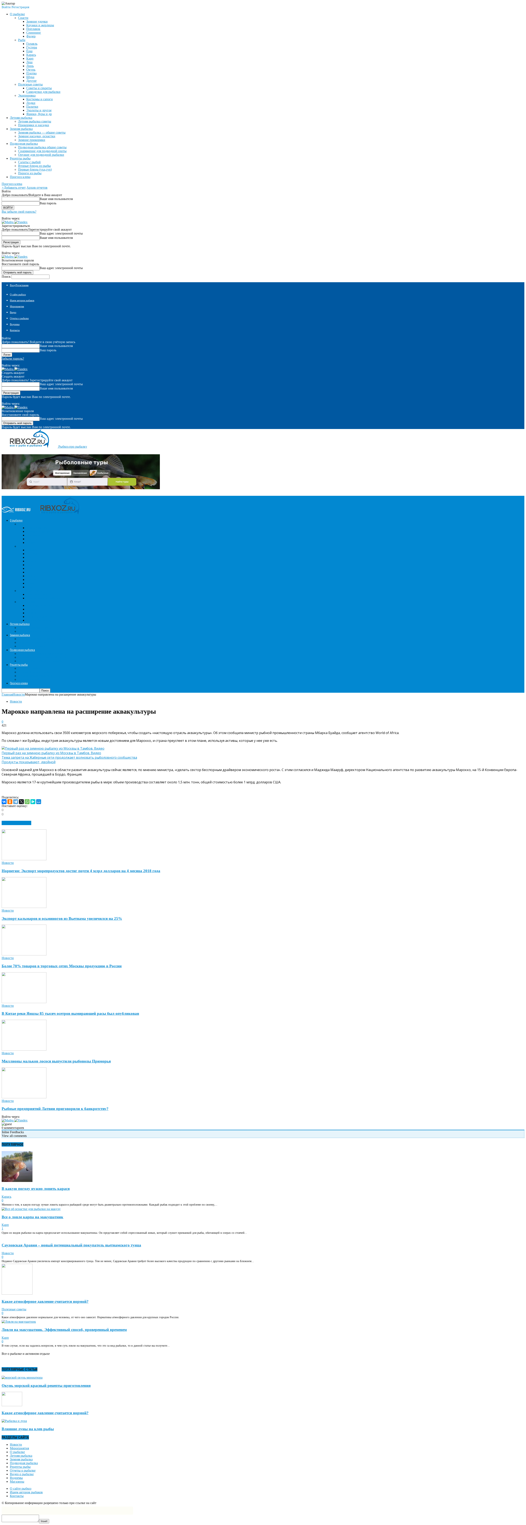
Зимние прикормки (31, 140)
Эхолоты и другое (39, 110)
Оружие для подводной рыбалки (41, 154)
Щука (30, 77)
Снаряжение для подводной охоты (42, 151)
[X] (21, 801)
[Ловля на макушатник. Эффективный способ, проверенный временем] (19, 1321)
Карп (29, 58)
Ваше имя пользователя (56, 199)
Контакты (15, 330)
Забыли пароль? (13, 358)
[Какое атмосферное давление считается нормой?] (17, 1293)
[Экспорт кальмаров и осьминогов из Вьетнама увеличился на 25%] (24, 907)
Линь (30, 66)
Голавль (31, 43)
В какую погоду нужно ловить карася (36, 1188)
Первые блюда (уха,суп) (35, 169)
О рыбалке (17, 1452)
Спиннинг (33, 32)
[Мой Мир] (38, 801)
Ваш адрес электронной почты (61, 233)
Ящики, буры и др (39, 114)
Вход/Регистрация (19, 285)
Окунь (30, 69)
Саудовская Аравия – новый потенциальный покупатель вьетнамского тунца (71, 1245)
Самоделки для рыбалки (43, 92)
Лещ (29, 62)
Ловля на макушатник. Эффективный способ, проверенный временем (64, 1329)
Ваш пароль (48, 203)
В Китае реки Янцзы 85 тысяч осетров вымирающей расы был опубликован (70, 1013)
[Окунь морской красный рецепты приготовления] (22, 1377)
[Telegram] (15, 801)
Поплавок (33, 29)
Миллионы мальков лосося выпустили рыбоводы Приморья (56, 1061)
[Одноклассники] (9, 801)
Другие (31, 80)
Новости (16, 701)
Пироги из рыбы (30, 173)
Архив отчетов (37, 187)
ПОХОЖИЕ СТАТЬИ (16, 823)
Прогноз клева (20, 177)
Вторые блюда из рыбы (34, 166)
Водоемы (15, 324)
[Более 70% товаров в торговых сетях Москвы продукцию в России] (24, 954)
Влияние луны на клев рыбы (28, 1429)
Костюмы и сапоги (39, 99)
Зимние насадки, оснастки (36, 136)
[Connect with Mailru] (8, 222)
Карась (31, 55)
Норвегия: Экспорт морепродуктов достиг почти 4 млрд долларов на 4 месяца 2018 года (81, 871)
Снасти (23, 18)
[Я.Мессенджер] (32, 801)
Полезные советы (30, 84)
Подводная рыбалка (24, 1463)
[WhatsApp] (27, 801)
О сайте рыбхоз (18, 294)
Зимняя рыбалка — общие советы (42, 132)
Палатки (32, 106)
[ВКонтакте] (4, 801)
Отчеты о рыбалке (19, 318)
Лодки (30, 103)
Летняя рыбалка (21, 1455)
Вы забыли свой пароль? (19, 211)
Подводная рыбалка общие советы (42, 147)
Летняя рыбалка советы (34, 121)
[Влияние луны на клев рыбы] (14, 1421)
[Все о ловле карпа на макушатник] (31, 1209)
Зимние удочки (37, 21)
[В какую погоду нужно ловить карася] (17, 1181)
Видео (13, 312)
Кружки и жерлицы (40, 25)
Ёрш (29, 51)
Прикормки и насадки (33, 125)
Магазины (17, 1481)
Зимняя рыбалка (21, 1459)
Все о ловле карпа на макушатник (32, 1217)
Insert (44, 1521)
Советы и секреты (39, 88)
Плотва (31, 73)
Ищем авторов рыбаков (22, 300)
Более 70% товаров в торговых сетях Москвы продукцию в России (62, 966)
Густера (31, 47)
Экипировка (27, 95)
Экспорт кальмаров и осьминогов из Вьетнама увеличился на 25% (62, 918)
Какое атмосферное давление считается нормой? (45, 1301)
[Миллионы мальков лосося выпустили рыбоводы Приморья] (24, 1049)
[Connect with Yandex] (21, 222)
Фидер (31, 36)
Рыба (21, 40)
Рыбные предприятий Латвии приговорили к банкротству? (55, 1108)
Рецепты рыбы (20, 1466)
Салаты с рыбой (29, 162)
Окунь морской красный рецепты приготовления (46, 1385)
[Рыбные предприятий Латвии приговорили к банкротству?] (24, 1097)
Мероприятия (17, 306)
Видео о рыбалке (22, 1474)
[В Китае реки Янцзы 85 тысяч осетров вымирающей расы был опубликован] (24, 1002)
